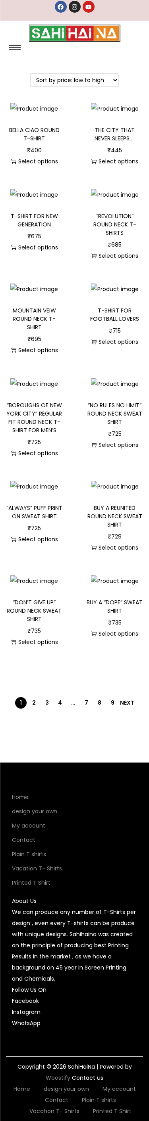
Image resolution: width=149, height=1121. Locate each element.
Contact (23, 840)
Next (127, 703)
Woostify (58, 1078)
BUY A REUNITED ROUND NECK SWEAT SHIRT (114, 516)
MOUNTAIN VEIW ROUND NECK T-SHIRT (34, 319)
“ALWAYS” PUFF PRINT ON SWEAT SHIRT (34, 512)
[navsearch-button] (121, 50)
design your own (34, 811)
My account (28, 826)
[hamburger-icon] (15, 47)
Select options (38, 161)
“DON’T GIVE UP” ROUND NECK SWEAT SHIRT (34, 610)
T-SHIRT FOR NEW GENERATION (34, 220)
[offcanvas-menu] (138, 50)
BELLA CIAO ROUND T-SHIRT (34, 134)
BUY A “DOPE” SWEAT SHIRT (115, 606)
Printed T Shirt (31, 883)
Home (20, 797)
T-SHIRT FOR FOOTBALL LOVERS (114, 315)
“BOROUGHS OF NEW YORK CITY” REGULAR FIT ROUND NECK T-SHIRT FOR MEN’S (34, 417)
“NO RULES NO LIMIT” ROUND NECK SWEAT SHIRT (114, 413)
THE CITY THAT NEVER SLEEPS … (115, 134)
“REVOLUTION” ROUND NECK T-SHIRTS (114, 224)
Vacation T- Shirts (37, 868)
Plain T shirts (29, 854)
